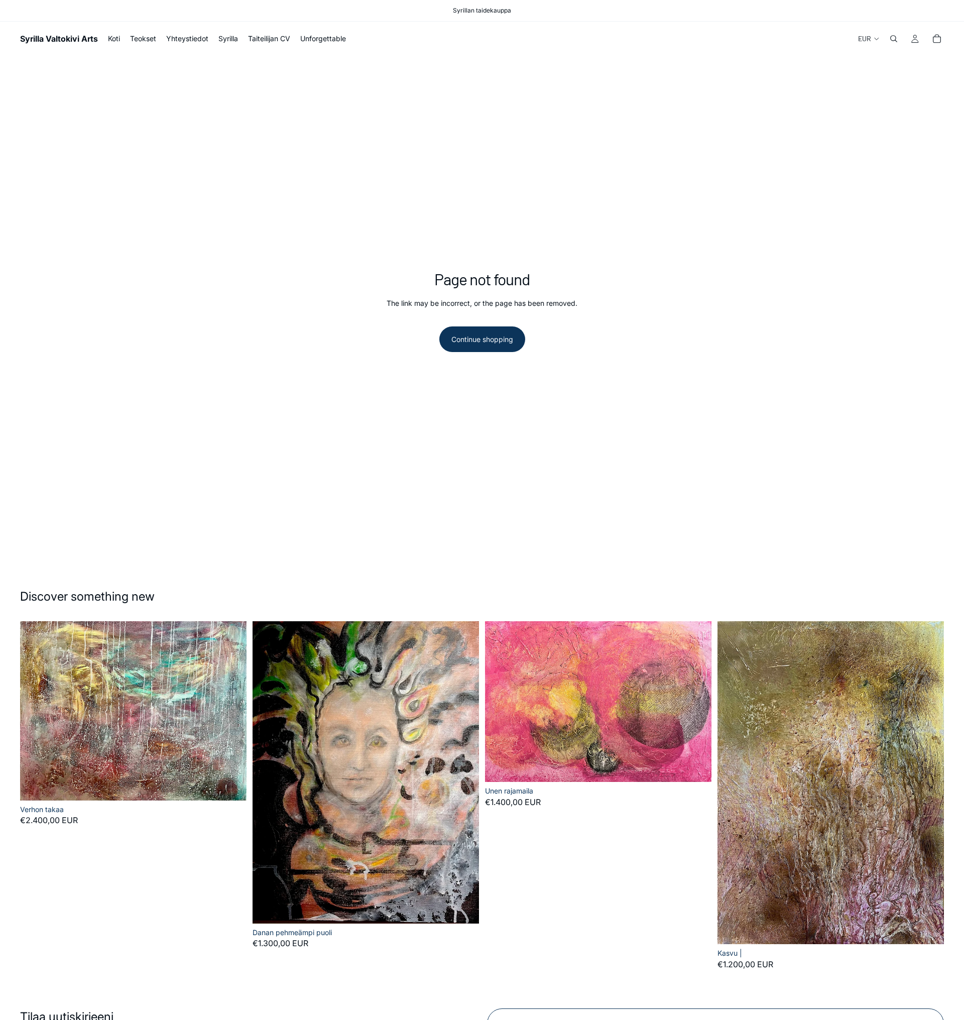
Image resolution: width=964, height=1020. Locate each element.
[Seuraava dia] (231, 711)
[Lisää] (231, 785)
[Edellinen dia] (35, 711)
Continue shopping (482, 339)
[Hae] (894, 39)
